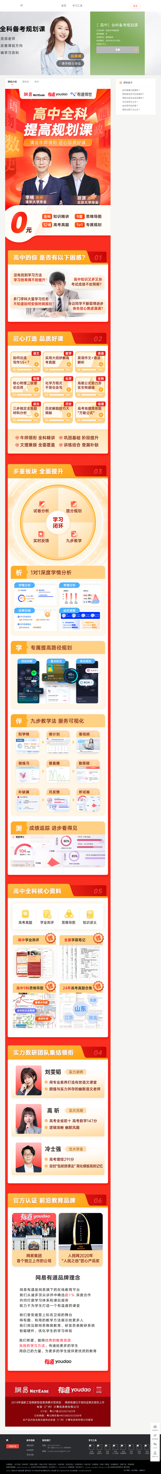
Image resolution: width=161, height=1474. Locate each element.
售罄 (126, 49)
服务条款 (28, 1470)
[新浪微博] (155, 1435)
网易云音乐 (52, 1464)
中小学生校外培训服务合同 (41, 1470)
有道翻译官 (114, 1464)
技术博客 (134, 1470)
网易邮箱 (131, 1464)
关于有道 (17, 1464)
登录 (135, 6)
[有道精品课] (22, 5)
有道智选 (95, 1464)
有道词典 (61, 1464)
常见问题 (30, 1455)
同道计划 (12, 1446)
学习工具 (77, 5)
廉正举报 (127, 1467)
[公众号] (155, 1443)
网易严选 (123, 1464)
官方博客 (127, 1470)
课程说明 (30, 1445)
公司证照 (53, 1470)
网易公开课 (43, 1464)
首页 (63, 5)
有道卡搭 (87, 1464)
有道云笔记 (69, 1464)
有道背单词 (79, 1464)
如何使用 (30, 1450)
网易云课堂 (34, 1464)
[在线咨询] (155, 1426)
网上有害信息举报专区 (115, 1467)
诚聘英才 (142, 1470)
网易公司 (15, 1470)
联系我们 (25, 1464)
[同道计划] (155, 1452)
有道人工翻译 (104, 1464)
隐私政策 (21, 1470)
